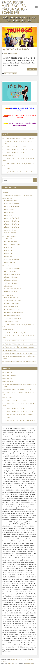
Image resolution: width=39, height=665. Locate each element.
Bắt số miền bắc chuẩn (10, 73)
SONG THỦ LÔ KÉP (10, 230)
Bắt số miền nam (7, 266)
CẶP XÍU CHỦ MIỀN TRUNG (12, 301)
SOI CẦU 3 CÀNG (7, 156)
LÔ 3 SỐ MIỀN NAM (10, 286)
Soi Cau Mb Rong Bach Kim (10, 169)
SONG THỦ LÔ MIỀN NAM (12, 268)
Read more (31, 69)
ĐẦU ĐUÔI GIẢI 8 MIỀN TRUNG (14, 312)
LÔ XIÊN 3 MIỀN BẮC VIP (12, 224)
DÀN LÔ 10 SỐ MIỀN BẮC (12, 218)
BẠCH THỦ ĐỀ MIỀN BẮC (16, 49)
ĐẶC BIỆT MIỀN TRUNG (11, 304)
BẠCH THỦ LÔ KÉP (10, 233)
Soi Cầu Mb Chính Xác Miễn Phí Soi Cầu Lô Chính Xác (18, 138)
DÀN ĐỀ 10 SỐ (8, 256)
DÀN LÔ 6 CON (9, 209)
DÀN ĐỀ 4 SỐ (8, 248)
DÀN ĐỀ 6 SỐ (8, 250)
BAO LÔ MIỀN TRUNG (11, 298)
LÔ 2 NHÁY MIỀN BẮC (11, 200)
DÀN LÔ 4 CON (9, 212)
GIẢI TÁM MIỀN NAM (10, 283)
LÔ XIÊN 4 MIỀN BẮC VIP (12, 227)
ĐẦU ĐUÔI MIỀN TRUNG (12, 315)
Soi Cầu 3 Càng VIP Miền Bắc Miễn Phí (13, 153)
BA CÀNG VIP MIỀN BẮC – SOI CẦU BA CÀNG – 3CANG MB (14, 7)
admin (5, 53)
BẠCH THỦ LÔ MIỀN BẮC (12, 206)
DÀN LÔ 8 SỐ (8, 215)
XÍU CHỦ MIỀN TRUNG (11, 321)
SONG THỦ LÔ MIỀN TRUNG (13, 318)
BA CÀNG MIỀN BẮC (10, 242)
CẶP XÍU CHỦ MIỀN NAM (12, 274)
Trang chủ (5, 192)
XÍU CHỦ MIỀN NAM (10, 292)
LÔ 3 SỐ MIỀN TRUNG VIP (12, 309)
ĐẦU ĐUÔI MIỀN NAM (11, 280)
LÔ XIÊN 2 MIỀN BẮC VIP (12, 221)
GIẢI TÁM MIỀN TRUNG (11, 306)
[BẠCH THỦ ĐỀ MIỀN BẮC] (19, 37)
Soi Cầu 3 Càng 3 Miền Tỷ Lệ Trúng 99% (14, 147)
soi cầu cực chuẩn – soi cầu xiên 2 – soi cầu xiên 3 (17, 195)
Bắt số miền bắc (7, 198)
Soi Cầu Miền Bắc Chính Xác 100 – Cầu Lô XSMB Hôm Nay (19, 361)
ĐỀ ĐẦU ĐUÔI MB (9, 262)
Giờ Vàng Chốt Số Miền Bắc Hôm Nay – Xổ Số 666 (17, 172)
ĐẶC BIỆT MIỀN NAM (11, 277)
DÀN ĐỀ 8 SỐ (8, 253)
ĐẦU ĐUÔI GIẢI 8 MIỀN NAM (13, 289)
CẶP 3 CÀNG (8, 239)
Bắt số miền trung (7, 295)
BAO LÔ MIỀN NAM (10, 271)
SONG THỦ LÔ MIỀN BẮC (12, 203)
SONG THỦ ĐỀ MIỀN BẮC (12, 259)
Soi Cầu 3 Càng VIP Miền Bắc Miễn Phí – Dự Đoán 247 (18, 150)
